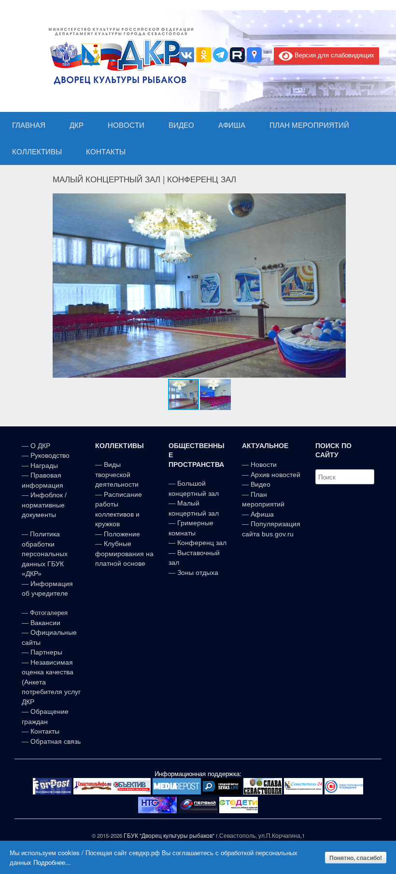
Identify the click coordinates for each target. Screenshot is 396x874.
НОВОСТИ (126, 125)
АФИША (231, 125)
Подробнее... (52, 862)
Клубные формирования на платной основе (124, 553)
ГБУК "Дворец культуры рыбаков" (169, 835)
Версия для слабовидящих (333, 54)
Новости (264, 464)
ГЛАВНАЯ (28, 125)
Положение (122, 534)
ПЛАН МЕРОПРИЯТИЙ (309, 125)
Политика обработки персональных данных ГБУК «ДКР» (45, 553)
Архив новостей (275, 474)
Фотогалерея (49, 612)
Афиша (262, 514)
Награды (44, 465)
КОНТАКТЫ (106, 152)
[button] (337, 285)
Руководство (50, 455)
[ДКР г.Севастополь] (118, 56)
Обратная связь (54, 741)
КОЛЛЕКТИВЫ (37, 152)
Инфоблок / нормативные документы (44, 505)
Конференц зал (201, 542)
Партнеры (46, 652)
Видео (260, 484)
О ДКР (40, 446)
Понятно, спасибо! (355, 857)
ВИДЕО (181, 125)
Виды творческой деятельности (117, 474)
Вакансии (45, 623)
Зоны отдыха (197, 572)
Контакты (43, 731)
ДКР (77, 125)
